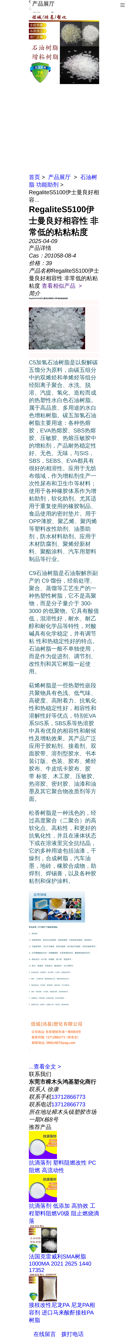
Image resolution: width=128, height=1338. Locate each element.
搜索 (52, 12)
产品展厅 (59, 177)
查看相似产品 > (62, 286)
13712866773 (68, 1097)
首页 (34, 177)
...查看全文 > (45, 1066)
